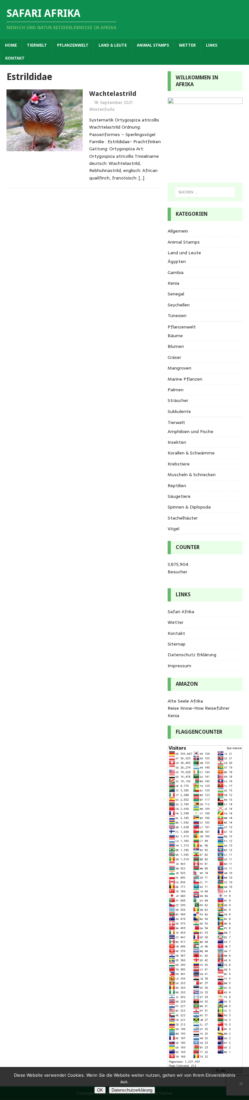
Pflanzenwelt (73, 45)
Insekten (177, 442)
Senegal (176, 293)
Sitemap (176, 643)
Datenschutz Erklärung (192, 654)
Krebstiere (179, 463)
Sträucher (178, 400)
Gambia (176, 272)
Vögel (173, 528)
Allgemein (178, 231)
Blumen (176, 346)
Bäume (175, 335)
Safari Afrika (181, 611)
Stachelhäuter (183, 517)
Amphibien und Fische (190, 431)
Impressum (179, 665)
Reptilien (177, 485)
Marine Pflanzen (185, 379)
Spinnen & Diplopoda (189, 506)
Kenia (173, 283)
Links (211, 45)
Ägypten (177, 261)
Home (11, 45)
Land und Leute (184, 252)
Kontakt (15, 58)
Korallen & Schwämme (191, 452)
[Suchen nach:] (205, 192)
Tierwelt (37, 45)
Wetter (187, 45)
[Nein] (241, 1083)
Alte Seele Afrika (185, 701)
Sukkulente (179, 411)
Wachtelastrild (112, 93)
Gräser (174, 357)
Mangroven (179, 368)
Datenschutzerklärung (132, 1090)
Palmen (176, 389)
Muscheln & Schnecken (192, 474)
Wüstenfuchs (102, 109)
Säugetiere (179, 496)
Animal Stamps (153, 45)
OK (100, 1090)
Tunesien (177, 315)
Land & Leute (113, 45)
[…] (141, 177)
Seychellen (179, 304)
